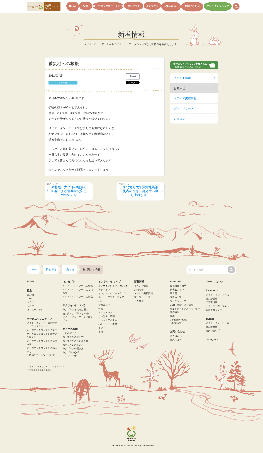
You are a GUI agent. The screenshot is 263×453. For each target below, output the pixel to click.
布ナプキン (152, 5)
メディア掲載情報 (185, 98)
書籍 (100, 332)
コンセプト (133, 5)
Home (72, 5)
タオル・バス (105, 312)
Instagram (212, 339)
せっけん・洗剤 (106, 316)
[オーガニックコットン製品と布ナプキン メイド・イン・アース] (43, 6)
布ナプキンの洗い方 (73, 345)
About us (171, 5)
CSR (29, 298)
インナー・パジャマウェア (112, 293)
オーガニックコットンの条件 (42, 330)
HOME (30, 281)
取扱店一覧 (176, 297)
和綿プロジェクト (215, 310)
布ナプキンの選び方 (73, 348)
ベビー (101, 301)
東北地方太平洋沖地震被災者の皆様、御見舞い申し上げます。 (140, 191)
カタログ (179, 118)
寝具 (100, 309)
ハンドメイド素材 (107, 324)
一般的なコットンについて (41, 355)
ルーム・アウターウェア (111, 297)
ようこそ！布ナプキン (217, 306)
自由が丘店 (211, 298)
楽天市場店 (211, 302)
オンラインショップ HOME (112, 286)
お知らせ (138, 289)
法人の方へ (176, 336)
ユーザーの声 (70, 356)
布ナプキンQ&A (71, 352)
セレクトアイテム (107, 320)
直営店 (173, 293)
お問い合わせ (192, 5)
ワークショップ (178, 301)
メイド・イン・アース (217, 295)
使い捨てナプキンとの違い (77, 313)
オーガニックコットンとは (108, 5)
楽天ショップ (213, 330)
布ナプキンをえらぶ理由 (75, 309)
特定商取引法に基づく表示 (39, 370)
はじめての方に (71, 333)
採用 (172, 316)
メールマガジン (35, 310)
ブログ (30, 306)
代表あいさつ (177, 289)
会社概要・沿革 (178, 286)
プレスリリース (184, 108)
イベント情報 (182, 77)
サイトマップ (58, 366)
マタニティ (104, 305)
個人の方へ (176, 339)
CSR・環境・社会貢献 (181, 305)
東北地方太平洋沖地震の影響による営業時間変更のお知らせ (69, 191)
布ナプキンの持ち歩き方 (75, 341)
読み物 (30, 295)
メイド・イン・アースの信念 (78, 286)
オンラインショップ (217, 5)
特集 (85, 5)
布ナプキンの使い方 (73, 337)
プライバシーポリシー (37, 366)
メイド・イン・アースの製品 (78, 296)
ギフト (101, 328)
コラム (30, 302)
